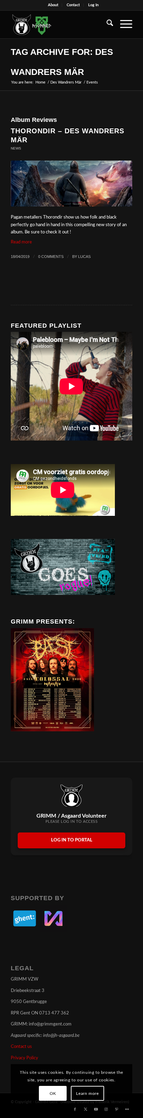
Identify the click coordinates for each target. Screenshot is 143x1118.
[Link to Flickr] (127, 1109)
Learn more (87, 1093)
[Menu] (122, 24)
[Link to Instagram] (106, 1109)
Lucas (84, 256)
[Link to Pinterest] (116, 1109)
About (53, 5)
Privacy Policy (24, 1058)
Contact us (21, 1046)
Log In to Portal (71, 840)
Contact (73, 5)
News (16, 148)
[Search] (106, 24)
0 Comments (51, 256)
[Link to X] (85, 1109)
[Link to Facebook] (75, 1109)
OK (53, 1093)
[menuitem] (53, 5)
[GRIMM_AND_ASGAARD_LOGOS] (59, 24)
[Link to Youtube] (96, 1109)
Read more (21, 242)
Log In (93, 5)
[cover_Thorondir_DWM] (71, 183)
